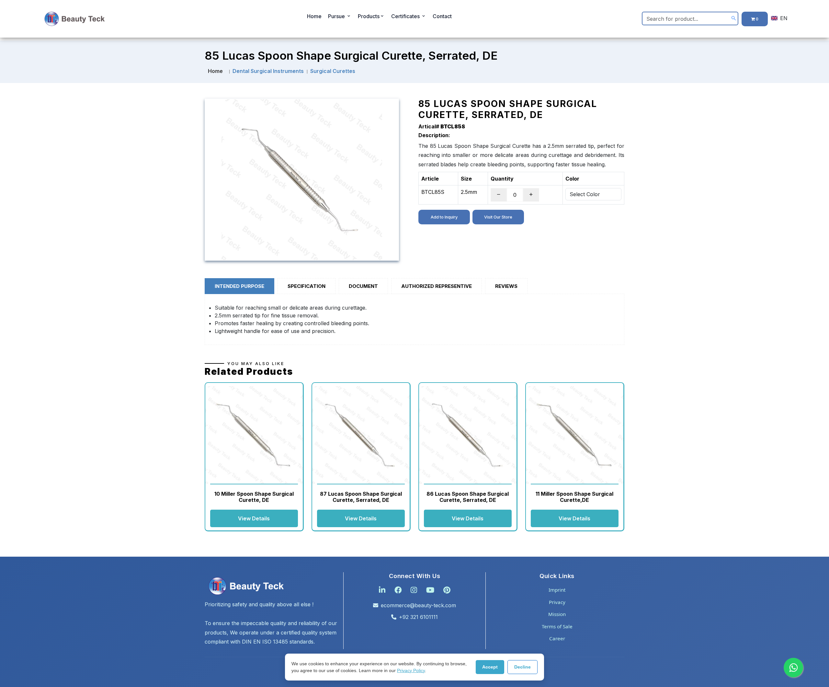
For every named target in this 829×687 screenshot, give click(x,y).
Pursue (337, 16)
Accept (490, 666)
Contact (442, 16)
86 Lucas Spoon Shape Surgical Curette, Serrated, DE (467, 497)
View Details (254, 518)
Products (369, 16)
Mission (557, 614)
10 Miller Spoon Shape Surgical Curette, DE (254, 497)
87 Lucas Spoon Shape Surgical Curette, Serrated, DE (361, 497)
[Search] (734, 18)
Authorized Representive (436, 286)
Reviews (506, 286)
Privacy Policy (411, 670)
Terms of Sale (557, 626)
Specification (306, 286)
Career (557, 638)
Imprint (557, 589)
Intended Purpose (239, 286)
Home (314, 16)
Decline (522, 666)
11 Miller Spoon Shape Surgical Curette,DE (574, 497)
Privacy (557, 602)
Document (363, 286)
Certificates (406, 16)
